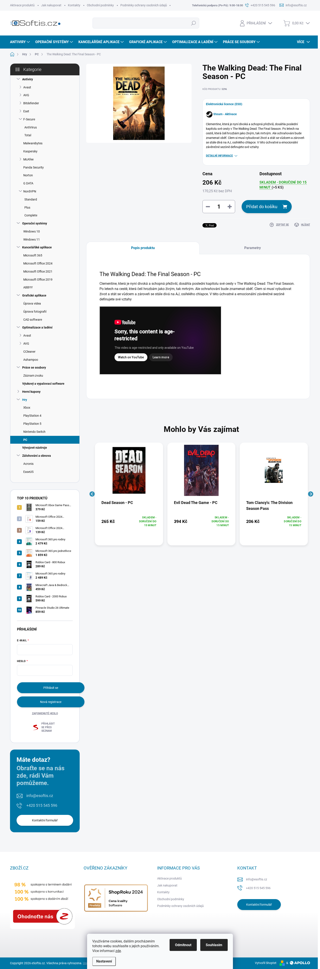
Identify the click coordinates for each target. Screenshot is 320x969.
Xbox (26, 407)
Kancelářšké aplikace (37, 247)
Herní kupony (31, 391)
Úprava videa (32, 303)
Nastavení (104, 961)
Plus (27, 207)
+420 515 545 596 (41, 805)
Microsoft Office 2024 (37, 263)
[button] (129, 521)
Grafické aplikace (34, 295)
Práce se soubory (34, 367)
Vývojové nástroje (34, 447)
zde (118, 951)
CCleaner (29, 351)
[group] (129, 494)
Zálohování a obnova (36, 455)
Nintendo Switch (34, 431)
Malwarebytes (32, 143)
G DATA (28, 183)
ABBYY (28, 287)
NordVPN (29, 191)
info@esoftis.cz (39, 795)
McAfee (28, 159)
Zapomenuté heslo (45, 713)
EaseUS (28, 472)
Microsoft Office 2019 (37, 279)
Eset (26, 111)
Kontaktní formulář (45, 820)
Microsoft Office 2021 (37, 271)
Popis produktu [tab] (143, 248)
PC (25, 440)
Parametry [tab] (252, 248)
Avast (27, 87)
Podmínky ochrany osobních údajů (143, 5)
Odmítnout (183, 945)
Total (27, 135)
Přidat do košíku (261, 206)
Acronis (28, 463)
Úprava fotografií (34, 311)
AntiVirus (30, 127)
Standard (30, 199)
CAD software (32, 319)
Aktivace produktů (22, 5)
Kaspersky (30, 151)
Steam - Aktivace (225, 114)
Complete (30, 215)
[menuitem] (20, 42)
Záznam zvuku (33, 375)
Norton (28, 175)
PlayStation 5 (32, 423)
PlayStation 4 (32, 415)
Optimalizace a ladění (37, 327)
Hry (24, 399)
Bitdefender (31, 103)
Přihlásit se (50, 687)
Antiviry (27, 79)
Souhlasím (214, 945)
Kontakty (74, 5)
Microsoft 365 (32, 255)
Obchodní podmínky (100, 5)
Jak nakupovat (51, 5)
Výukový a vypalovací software (43, 383)
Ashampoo (30, 359)
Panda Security (33, 167)
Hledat (193, 23)
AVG (26, 95)
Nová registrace (50, 702)
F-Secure (29, 119)
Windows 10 (31, 231)
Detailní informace (219, 155)
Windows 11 (31, 239)
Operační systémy (34, 223)
